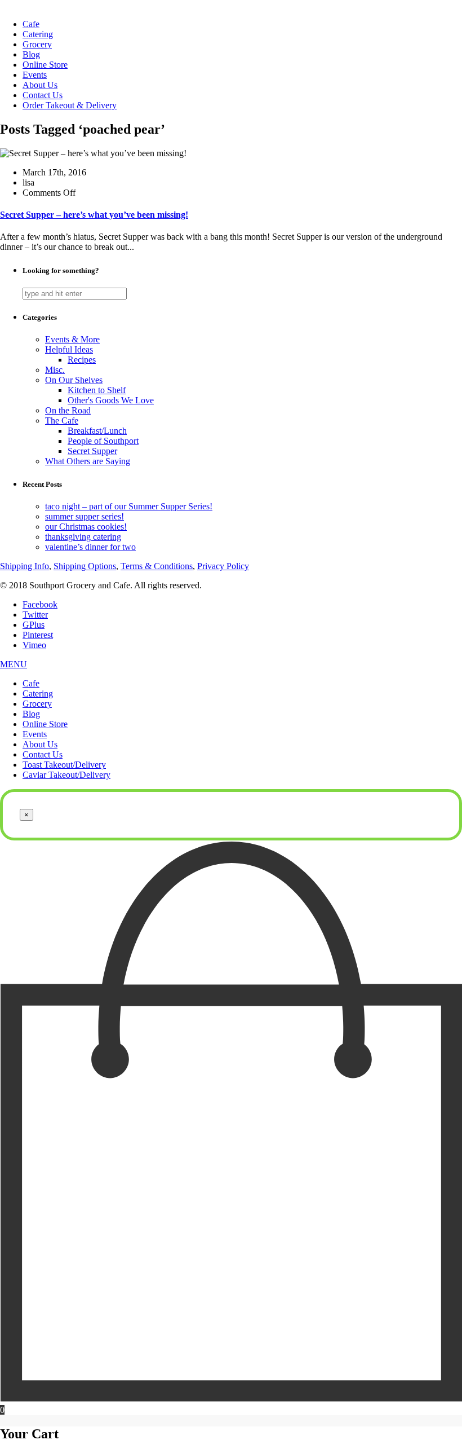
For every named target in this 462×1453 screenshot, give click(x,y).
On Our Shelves (74, 380)
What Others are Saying (87, 461)
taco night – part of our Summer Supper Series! (128, 506)
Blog (31, 54)
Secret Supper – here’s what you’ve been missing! (94, 214)
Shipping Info (24, 566)
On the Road (68, 410)
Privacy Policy (223, 566)
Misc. (55, 370)
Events (35, 75)
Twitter (35, 614)
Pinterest (38, 635)
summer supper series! (84, 516)
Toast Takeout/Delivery (64, 764)
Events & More (72, 339)
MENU (13, 664)
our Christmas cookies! (86, 526)
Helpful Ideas (69, 349)
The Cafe (61, 420)
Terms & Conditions (157, 566)
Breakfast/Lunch (97, 430)
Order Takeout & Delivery (70, 105)
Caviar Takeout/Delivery (66, 775)
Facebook (40, 604)
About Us (40, 85)
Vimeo (34, 645)
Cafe (31, 24)
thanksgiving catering (83, 536)
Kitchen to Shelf (97, 390)
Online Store (45, 64)
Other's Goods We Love (111, 400)
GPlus (34, 624)
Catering (38, 34)
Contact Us (43, 95)
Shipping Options (85, 566)
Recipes (82, 359)
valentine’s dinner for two (90, 547)
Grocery (37, 44)
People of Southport (103, 441)
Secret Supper (92, 451)
